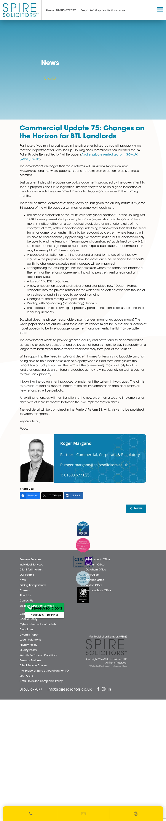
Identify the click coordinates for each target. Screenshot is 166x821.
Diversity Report (29, 635)
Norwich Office (95, 580)
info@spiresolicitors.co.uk (103, 10)
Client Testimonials (31, 570)
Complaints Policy (31, 614)
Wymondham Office (98, 590)
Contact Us (26, 601)
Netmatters (120, 666)
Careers (25, 590)
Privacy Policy (28, 645)
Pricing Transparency (33, 585)
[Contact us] (83, 813)
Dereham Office (96, 570)
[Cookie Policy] (136, 813)
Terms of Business (30, 660)
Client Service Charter (33, 665)
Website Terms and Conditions (38, 655)
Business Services (30, 559)
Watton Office (94, 585)
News (138, 508)
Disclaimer (26, 629)
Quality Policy (28, 650)
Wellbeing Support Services (37, 606)
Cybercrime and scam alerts (38, 624)
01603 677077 (61, 10)
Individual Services (31, 565)
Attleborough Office (98, 559)
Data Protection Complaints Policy (41, 681)
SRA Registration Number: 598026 (107, 637)
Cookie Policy (28, 619)
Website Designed (99, 666)
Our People (27, 575)
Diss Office (92, 575)
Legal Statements (30, 640)
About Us (25, 595)
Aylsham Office (95, 565)
